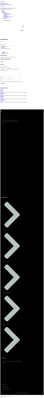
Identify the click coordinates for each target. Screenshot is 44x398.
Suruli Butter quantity (3, 46)
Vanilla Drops (2, 100)
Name (1, 78)
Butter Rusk (2, 93)
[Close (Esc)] (9, 396)
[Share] (6, 396)
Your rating (2, 70)
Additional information (5, 52)
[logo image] (6, 4)
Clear (3, 45)
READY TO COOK (6, 14)
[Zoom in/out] (1, 396)
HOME (3, 10)
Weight (1, 44)
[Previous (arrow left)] (1, 397)
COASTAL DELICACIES (7, 13)
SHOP (3, 11)
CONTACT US (4, 18)
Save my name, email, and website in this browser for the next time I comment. (12, 81)
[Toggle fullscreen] (4, 396)
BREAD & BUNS (6, 17)
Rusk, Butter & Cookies (6, 48)
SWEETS (5, 15)
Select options (2, 92)
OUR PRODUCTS (4, 12)
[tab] (23, 52)
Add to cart (3, 47)
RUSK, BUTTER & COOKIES (8, 16)
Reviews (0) (3, 53)
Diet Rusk (1, 90)
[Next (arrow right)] (4, 397)
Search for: (1, 5)
